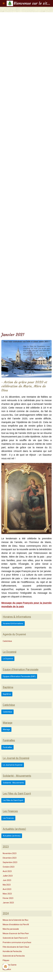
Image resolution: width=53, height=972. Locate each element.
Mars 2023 (7, 894)
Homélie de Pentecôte (12, 951)
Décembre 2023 (9, 858)
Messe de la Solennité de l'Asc (15, 920)
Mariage (6, 729)
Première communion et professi (17, 942)
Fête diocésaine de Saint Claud (16, 947)
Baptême (7, 694)
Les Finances (8, 818)
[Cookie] (5, 966)
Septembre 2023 (10, 862)
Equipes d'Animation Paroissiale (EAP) (19, 676)
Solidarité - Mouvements (13, 783)
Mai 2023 (7, 885)
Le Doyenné (8, 659)
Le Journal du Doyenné (12, 765)
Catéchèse (7, 641)
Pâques (6, 960)
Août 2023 (7, 871)
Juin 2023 (7, 880)
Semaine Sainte (9, 965)
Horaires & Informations (13, 623)
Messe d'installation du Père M (16, 924)
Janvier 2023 (8, 903)
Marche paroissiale (11, 929)
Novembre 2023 (9, 853)
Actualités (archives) (12, 836)
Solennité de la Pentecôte (14, 956)
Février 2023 (8, 898)
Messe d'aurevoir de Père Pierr (16, 933)
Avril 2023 (7, 889)
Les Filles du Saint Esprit (13, 800)
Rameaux (7, 969)
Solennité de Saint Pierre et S (15, 938)
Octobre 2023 (8, 867)
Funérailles (7, 747)
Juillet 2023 (8, 876)
